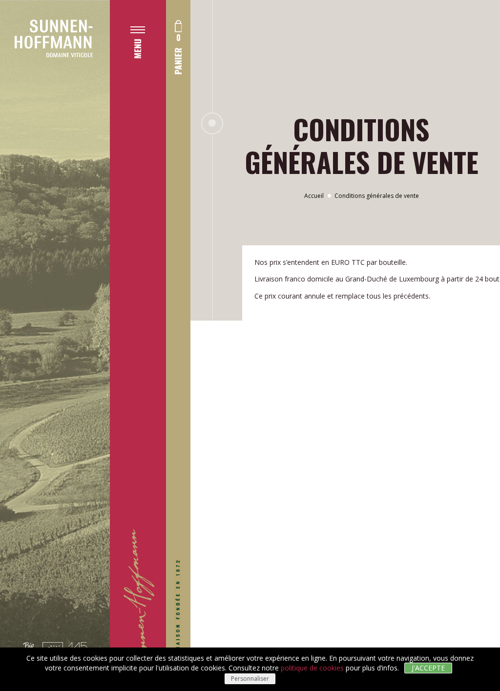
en (134, 381)
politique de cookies (312, 667)
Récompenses (159, 272)
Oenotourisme (161, 252)
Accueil (314, 196)
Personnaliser (250, 678)
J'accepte (428, 667)
